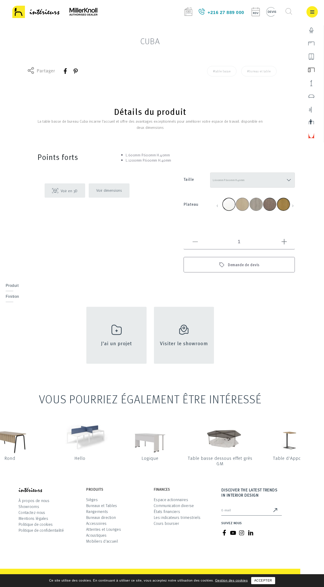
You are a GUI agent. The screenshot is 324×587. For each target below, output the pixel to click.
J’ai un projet (116, 343)
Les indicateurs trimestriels (177, 517)
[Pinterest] (75, 71)
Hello (79, 457)
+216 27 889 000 (226, 12)
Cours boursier (166, 523)
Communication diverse (174, 505)
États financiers (167, 511)
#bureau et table (259, 71)
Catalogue (188, 11)
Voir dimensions (109, 190)
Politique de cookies (36, 524)
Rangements (97, 511)
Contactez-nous (32, 512)
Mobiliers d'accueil (102, 541)
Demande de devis (244, 265)
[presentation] (217, 205)
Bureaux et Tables (101, 505)
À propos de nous (34, 500)
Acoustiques (96, 535)
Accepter (263, 580)
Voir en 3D (69, 191)
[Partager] (65, 71)
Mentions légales (33, 518)
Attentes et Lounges (103, 529)
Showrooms (29, 506)
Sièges (92, 500)
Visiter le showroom (184, 343)
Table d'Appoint (290, 457)
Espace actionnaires (171, 500)
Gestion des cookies (231, 580)
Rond (10, 457)
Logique (150, 457)
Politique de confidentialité (41, 530)
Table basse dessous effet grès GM (220, 460)
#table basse (222, 71)
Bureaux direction (101, 517)
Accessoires (96, 523)
